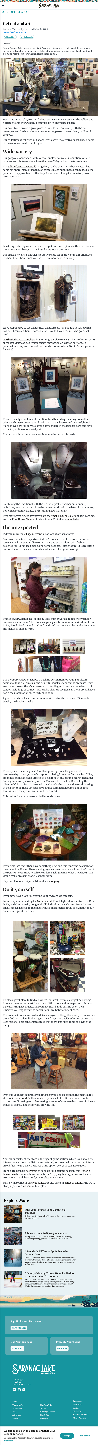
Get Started (62, 1348)
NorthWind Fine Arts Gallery (19, 339)
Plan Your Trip (46, 1405)
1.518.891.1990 (17, 1380)
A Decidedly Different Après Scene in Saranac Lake (46, 1253)
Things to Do (17, 1405)
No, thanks (85, 1435)
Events (15, 1418)
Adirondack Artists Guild (22, 166)
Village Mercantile (34, 533)
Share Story (10, 37)
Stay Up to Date (19, 1328)
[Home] (3, 12)
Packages (44, 1418)
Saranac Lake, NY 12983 (21, 1384)
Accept (67, 1435)
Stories (43, 1408)
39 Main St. (16, 1382)
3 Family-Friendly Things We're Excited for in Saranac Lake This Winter (50, 1275)
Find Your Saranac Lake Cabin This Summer (45, 1211)
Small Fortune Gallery (63, 515)
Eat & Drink (17, 1408)
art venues (29, 1186)
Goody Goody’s (21, 1098)
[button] (18, 5)
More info (8, 1441)
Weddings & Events (47, 1412)
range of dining (73, 1182)
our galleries (72, 519)
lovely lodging (36, 1182)
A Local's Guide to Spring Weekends (46, 1233)
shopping (54, 881)
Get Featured (17, 1348)
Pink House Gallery (23, 519)
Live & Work (45, 1415)
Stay (14, 1412)
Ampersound (44, 901)
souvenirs (31, 1170)
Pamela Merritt (11, 29)
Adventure (16, 1415)
